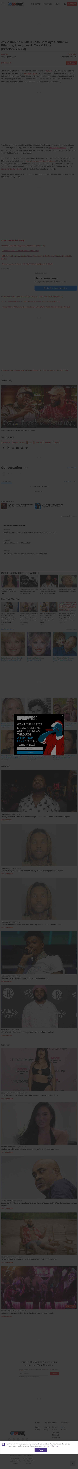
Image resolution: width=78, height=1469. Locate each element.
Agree (41, 1450)
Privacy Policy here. (52, 1446)
